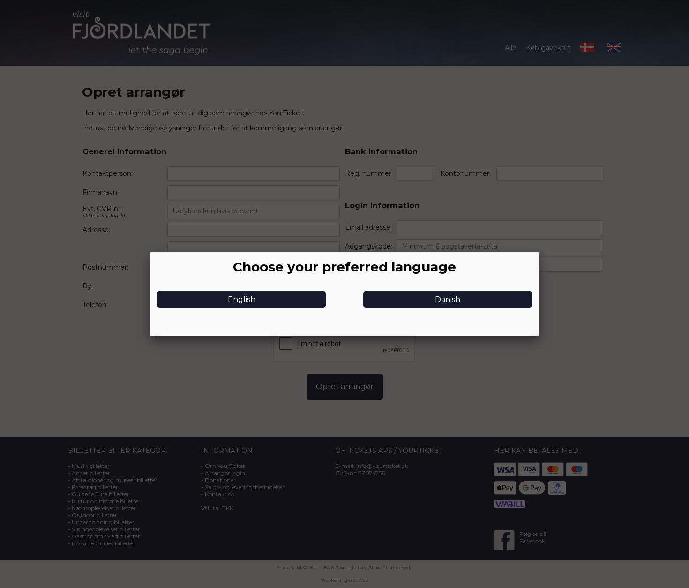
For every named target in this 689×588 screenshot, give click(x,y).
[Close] (539, 251)
